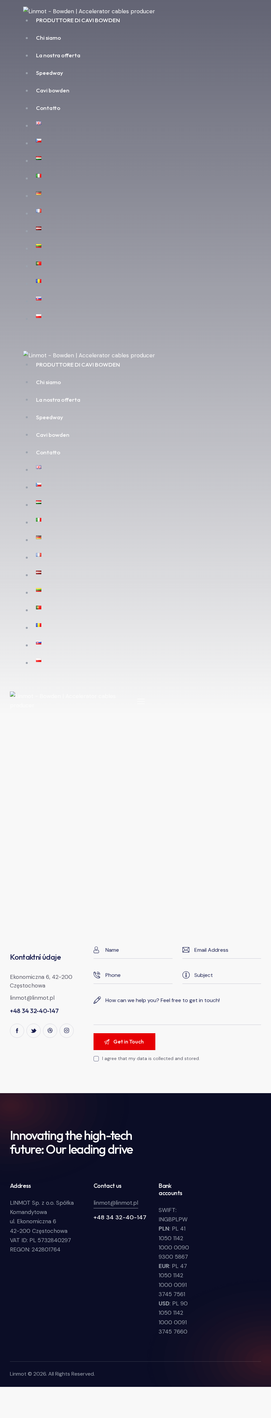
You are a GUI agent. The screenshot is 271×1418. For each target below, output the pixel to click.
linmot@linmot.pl (32, 997)
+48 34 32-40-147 (120, 1217)
